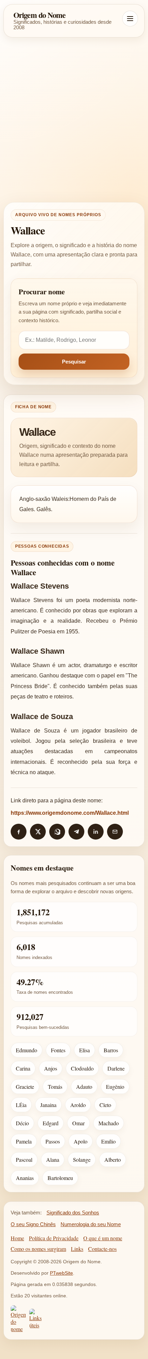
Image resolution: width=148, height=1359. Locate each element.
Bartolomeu (60, 1177)
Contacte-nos (102, 1248)
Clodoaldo (82, 1068)
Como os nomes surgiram (38, 1248)
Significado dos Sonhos (72, 1212)
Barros (111, 1050)
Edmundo (26, 1050)
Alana (52, 1159)
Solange (82, 1159)
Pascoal (24, 1159)
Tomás (55, 1086)
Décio (22, 1123)
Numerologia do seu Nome (91, 1224)
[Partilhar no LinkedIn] (96, 832)
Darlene (116, 1068)
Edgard (51, 1123)
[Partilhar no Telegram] (76, 832)
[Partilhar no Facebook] (19, 832)
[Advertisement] (74, 120)
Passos (52, 1141)
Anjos (50, 1068)
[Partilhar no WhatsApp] (57, 832)
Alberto (112, 1159)
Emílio (108, 1141)
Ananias (25, 1177)
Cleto (105, 1104)
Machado (108, 1123)
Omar (78, 1123)
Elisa (84, 1050)
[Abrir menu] (130, 19)
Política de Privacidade (53, 1238)
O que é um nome (102, 1238)
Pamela (24, 1141)
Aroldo (78, 1104)
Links (77, 1248)
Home (17, 1238)
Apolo (80, 1141)
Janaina (48, 1104)
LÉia (21, 1104)
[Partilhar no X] (38, 832)
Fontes (58, 1050)
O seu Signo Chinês (33, 1224)
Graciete (25, 1086)
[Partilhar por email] (115, 832)
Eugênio (115, 1086)
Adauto (84, 1086)
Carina (23, 1068)
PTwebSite (61, 1273)
